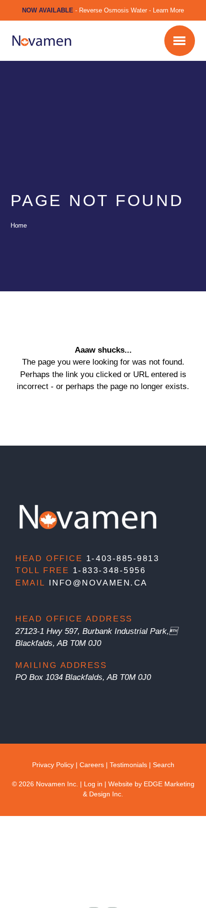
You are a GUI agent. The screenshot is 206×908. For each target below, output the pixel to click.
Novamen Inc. (57, 784)
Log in (93, 784)
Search (163, 765)
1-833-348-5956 (109, 570)
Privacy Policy (53, 765)
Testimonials (128, 765)
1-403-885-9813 (123, 558)
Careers (92, 765)
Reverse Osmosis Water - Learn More (131, 10)
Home (19, 225)
